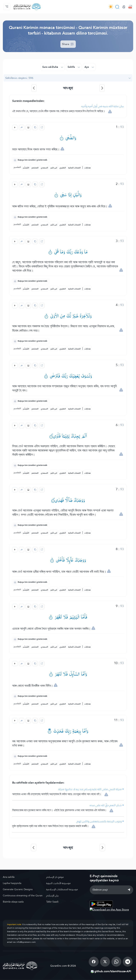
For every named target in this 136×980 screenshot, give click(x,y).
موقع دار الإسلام (55, 877)
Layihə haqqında (12, 883)
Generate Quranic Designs (18, 889)
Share (66, 44)
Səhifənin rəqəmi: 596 (19, 77)
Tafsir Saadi (52, 901)
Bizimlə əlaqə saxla (13, 901)
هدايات (87, 168)
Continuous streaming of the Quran (22, 895)
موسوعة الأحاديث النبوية (58, 883)
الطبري (63, 168)
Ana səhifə (9, 877)
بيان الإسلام (52, 895)
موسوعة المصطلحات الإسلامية (62, 889)
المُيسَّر (26, 168)
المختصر (35, 168)
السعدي (44, 168)
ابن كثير (53, 168)
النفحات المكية (74, 168)
